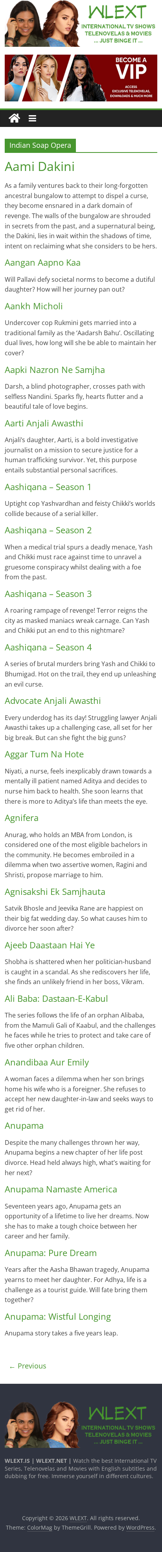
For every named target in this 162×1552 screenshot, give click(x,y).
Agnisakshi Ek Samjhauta (55, 891)
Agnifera (22, 817)
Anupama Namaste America (61, 1189)
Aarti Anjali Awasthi (44, 423)
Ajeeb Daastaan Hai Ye (50, 945)
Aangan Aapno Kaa (43, 262)
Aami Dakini (40, 166)
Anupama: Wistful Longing (58, 1316)
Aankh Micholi (34, 306)
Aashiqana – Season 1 (48, 486)
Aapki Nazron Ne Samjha (55, 369)
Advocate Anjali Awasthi (53, 700)
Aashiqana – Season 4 (48, 647)
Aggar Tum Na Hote (44, 754)
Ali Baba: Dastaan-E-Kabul (56, 998)
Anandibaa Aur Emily (47, 1062)
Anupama (24, 1125)
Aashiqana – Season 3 (48, 593)
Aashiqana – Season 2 (48, 530)
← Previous (27, 1365)
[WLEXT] (14, 118)
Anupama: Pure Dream (51, 1252)
